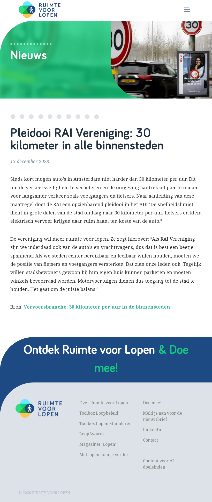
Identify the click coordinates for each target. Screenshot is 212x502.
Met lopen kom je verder (103, 454)
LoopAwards (91, 434)
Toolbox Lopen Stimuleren (105, 423)
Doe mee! (152, 403)
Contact (150, 440)
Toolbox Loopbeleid (98, 413)
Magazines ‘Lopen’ (97, 444)
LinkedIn (152, 430)
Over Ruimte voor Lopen (103, 403)
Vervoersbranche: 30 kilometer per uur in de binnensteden (97, 307)
